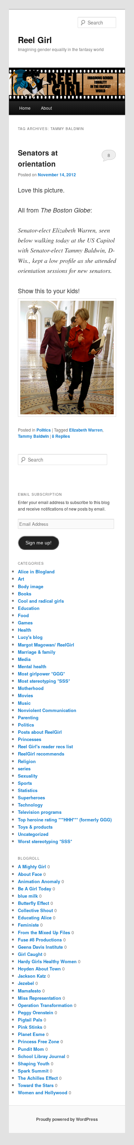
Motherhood (31, 688)
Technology (30, 804)
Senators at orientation (38, 158)
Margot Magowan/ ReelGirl (46, 644)
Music (24, 703)
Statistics (27, 790)
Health (24, 629)
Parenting (28, 717)
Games (25, 622)
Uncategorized (33, 834)
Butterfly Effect (33, 903)
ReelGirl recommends (41, 753)
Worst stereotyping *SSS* (45, 841)
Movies (25, 695)
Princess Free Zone (38, 1041)
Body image (30, 586)
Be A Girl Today (34, 888)
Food (23, 615)
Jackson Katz (32, 976)
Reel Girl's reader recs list (45, 746)
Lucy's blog (30, 637)
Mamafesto (29, 990)
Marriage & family (36, 652)
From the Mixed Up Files (44, 932)
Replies (61, 436)
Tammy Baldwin (33, 436)
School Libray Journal (41, 1056)
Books (24, 593)
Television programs (40, 812)
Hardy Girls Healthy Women (47, 961)
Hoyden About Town (39, 968)
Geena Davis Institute (40, 947)
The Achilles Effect (38, 1078)
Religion (27, 761)
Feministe (28, 924)
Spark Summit (33, 1070)
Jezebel (26, 983)
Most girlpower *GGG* (41, 673)
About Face (30, 874)
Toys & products (35, 826)
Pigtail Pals (30, 1019)
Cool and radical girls (41, 601)
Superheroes (31, 797)
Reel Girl (35, 40)
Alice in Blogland (36, 571)
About (46, 108)
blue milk (28, 895)
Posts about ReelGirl (40, 732)
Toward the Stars (36, 1085)
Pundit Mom (31, 1049)
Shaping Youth (33, 1063)
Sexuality (27, 775)
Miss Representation (39, 998)
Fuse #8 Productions (40, 939)
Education (29, 608)
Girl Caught (30, 954)
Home (25, 108)
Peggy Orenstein (35, 1012)
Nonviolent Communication (47, 710)
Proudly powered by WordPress (67, 1119)
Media (24, 659)
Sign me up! (38, 542)
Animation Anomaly (39, 881)
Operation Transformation (45, 1005)
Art (21, 578)
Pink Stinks (30, 1027)
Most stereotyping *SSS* (44, 681)
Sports (25, 783)
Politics (43, 430)
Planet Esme (31, 1034)
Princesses (29, 739)
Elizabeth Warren (85, 430)
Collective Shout (35, 910)
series (24, 768)
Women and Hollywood (42, 1092)
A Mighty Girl (32, 866)
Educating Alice (35, 917)
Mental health (32, 666)
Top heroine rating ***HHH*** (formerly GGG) (65, 819)
